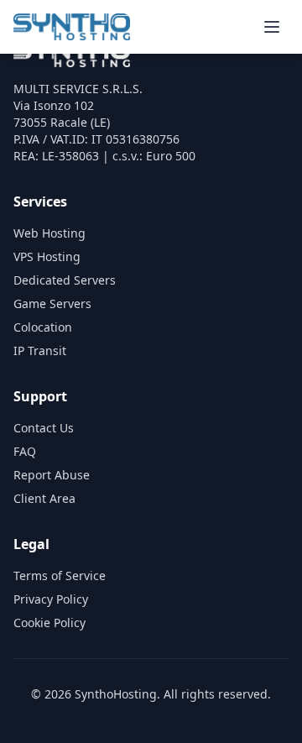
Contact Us (43, 428)
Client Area (44, 498)
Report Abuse (51, 475)
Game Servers (52, 303)
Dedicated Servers (64, 280)
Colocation (42, 327)
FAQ (24, 451)
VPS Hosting (47, 256)
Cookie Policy (49, 623)
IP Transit (39, 350)
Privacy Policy (50, 599)
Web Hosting (49, 233)
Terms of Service (59, 575)
